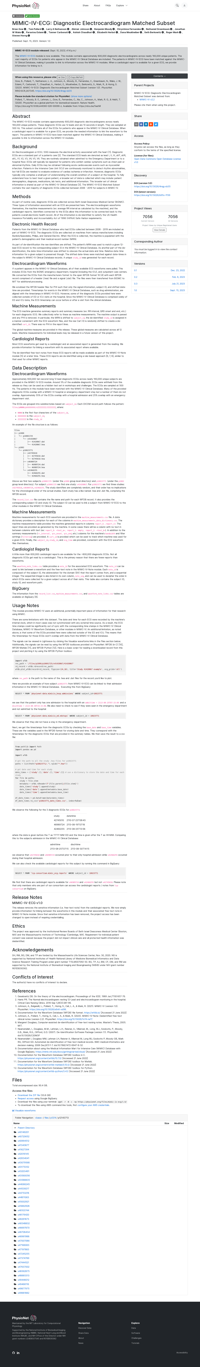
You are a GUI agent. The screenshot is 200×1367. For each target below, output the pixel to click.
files (46, 1117)
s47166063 (23, 1245)
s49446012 (23, 1279)
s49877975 (23, 1288)
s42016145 (23, 1153)
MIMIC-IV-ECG (27, 56)
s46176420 (23, 1214)
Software (135, 1333)
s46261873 (23, 1219)
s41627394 (23, 1149)
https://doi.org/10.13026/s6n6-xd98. (48, 1009)
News (80, 1343)
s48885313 (23, 1275)
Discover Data (84, 1328)
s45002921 (23, 1201)
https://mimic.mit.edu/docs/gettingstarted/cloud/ (60, 1051)
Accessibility (182, 1352)
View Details (159, 230)
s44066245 (24, 1184)
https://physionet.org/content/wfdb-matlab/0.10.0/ (44, 1064)
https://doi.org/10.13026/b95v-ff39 (152, 195)
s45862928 (24, 1206)
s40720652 (23, 1136)
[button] (136, 124)
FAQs (108, 5)
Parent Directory (26, 1127)
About (97, 5)
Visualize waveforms (25, 1110)
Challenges (136, 1338)
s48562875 (24, 1271)
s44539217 (23, 1188)
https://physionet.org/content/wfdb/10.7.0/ (40, 1058)
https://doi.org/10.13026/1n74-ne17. (75, 1019)
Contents (159, 76)
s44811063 (23, 1197)
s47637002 (23, 1266)
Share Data (83, 1333)
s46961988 (23, 1236)
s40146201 (23, 1132)
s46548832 (24, 1223)
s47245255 (23, 1253)
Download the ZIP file (29, 1095)
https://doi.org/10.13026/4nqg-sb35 (53, 90)
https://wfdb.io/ (92, 1012)
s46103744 (23, 1210)
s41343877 (23, 1145)
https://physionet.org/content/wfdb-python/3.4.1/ (43, 1071)
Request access (26, 1098)
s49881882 (23, 1293)
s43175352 (23, 1167)
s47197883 (23, 1249)
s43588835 (24, 1180)
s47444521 (23, 1262)
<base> (39, 1117)
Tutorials (135, 1343)
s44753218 (23, 1193)
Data (133, 1328)
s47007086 (24, 1240)
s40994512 (23, 1140)
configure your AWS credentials (93, 1105)
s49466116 (23, 1284)
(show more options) (81, 96)
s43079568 (24, 1162)
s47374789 (23, 1258)
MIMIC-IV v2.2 (147, 99)
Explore (120, 5)
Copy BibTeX (76, 77)
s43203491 (23, 1171)
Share (85, 5)
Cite (62, 77)
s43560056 (24, 1175)
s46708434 (24, 1232)
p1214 (53, 1117)
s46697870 (24, 1227)
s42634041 (23, 1158)
